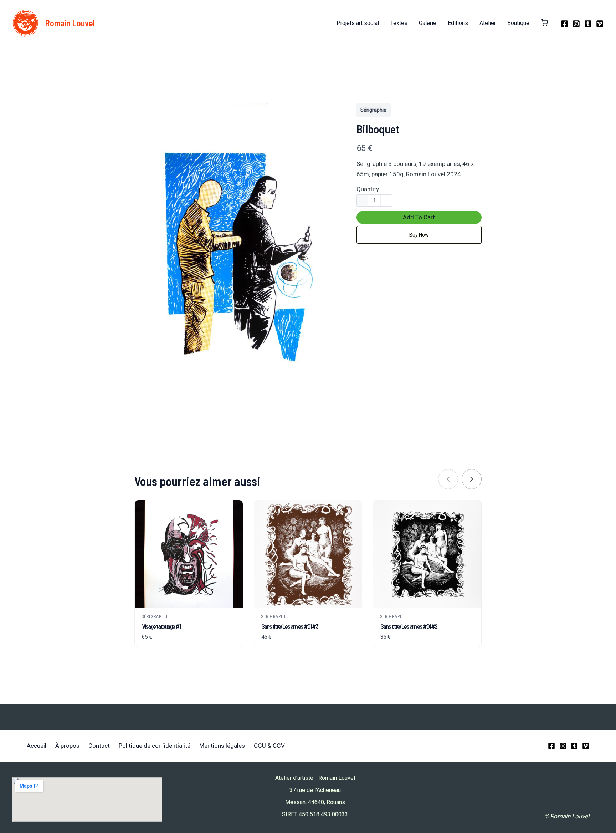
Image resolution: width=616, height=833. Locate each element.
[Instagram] (576, 23)
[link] (472, 479)
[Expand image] (325, 112)
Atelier (487, 23)
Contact (99, 745)
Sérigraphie (373, 110)
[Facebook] (564, 23)
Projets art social (358, 23)
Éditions (458, 23)
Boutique (518, 23)
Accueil (36, 745)
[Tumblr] (588, 23)
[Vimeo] (600, 23)
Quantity (367, 189)
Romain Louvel (70, 23)
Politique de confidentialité (154, 745)
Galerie (427, 23)
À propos (67, 745)
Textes (398, 23)
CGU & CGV (269, 745)
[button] (544, 23)
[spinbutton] (374, 200)
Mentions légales (222, 745)
